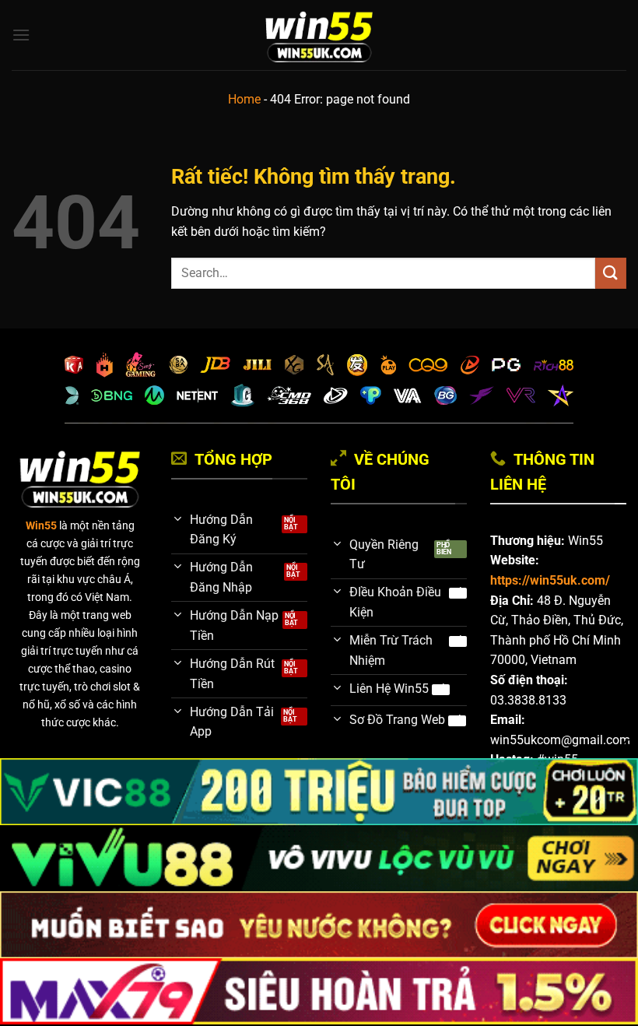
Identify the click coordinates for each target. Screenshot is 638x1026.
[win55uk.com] (319, 35)
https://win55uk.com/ (550, 580)
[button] (21, 35)
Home (244, 99)
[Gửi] (610, 273)
